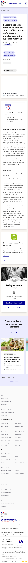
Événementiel (4, 415)
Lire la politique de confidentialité (9, 556)
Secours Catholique (19, 465)
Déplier (5, 256)
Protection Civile (5, 473)
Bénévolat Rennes (5, 429)
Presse (2, 501)
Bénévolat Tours (4, 434)
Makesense (3, 456)
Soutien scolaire (4, 404)
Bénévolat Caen (18, 445)
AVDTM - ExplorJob (5, 459)
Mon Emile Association (20, 473)
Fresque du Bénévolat (6, 489)
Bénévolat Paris (4, 423)
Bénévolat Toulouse (19, 426)
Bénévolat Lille (18, 423)
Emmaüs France (4, 465)
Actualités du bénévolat (6, 492)
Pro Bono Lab (18, 476)
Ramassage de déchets (6, 401)
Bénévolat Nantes (18, 443)
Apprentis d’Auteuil (5, 476)
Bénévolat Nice (4, 445)
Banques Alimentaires (6, 454)
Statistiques (3, 506)
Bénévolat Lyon (4, 432)
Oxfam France (18, 454)
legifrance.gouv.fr (6, 532)
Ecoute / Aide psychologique (7, 412)
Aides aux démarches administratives (9, 407)
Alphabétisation (4, 398)
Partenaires (3, 498)
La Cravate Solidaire (19, 462)
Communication (4, 495)
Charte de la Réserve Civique (7, 487)
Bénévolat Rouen (5, 426)
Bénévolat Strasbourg (6, 437)
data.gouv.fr (16, 535)
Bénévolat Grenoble (19, 429)
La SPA (2, 462)
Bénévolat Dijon (18, 437)
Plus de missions (13, 381)
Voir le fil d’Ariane (5, 10)
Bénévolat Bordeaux (5, 440)
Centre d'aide (4, 484)
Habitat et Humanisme (6, 470)
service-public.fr (5, 535)
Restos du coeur (18, 467)
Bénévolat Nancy (5, 443)
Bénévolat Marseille (19, 434)
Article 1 (16, 456)
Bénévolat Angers (18, 440)
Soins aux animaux (5, 396)
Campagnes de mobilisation (7, 503)
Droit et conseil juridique (6, 410)
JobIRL (16, 459)
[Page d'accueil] (14, 3)
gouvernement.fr (18, 532)
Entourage (17, 470)
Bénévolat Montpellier (19, 432)
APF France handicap (6, 467)
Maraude (3, 393)
